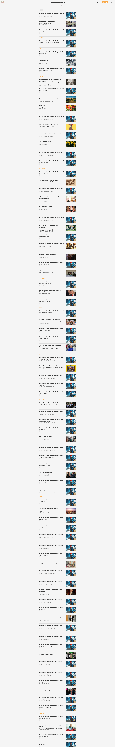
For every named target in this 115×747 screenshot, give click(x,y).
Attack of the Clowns (43, 162)
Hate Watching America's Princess (46, 663)
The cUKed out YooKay (44, 547)
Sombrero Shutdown (43, 338)
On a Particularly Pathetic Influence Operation (48, 348)
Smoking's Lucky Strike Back (45, 154)
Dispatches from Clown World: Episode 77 (51, 581)
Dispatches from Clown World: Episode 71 (51, 661)
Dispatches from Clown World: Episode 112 (51, 116)
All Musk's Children (43, 682)
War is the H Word (43, 519)
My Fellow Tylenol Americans (45, 359)
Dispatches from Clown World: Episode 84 (51, 500)
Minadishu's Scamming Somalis (45, 283)
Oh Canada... (42, 583)
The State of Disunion (43, 173)
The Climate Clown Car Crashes (45, 312)
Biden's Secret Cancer (43, 555)
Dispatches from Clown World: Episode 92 (51, 411)
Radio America (42, 385)
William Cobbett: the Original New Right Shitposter (50, 590)
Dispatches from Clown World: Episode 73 (51, 636)
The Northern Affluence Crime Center (47, 118)
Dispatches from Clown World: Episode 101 (51, 300)
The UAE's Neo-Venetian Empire (48, 508)
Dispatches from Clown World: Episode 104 (51, 243)
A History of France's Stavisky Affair (46, 181)
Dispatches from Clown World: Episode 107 (51, 188)
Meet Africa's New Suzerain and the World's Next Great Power (50, 510)
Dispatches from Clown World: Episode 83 (51, 517)
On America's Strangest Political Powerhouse (48, 404)
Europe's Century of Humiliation (45, 412)
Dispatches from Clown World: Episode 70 (51, 672)
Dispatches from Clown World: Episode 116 (51, 41)
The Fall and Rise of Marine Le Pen (49, 616)
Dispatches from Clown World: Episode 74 (51, 625)
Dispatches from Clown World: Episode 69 (51, 680)
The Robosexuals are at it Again (45, 421)
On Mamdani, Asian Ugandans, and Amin (47, 474)
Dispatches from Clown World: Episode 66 (51, 716)
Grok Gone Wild (42, 482)
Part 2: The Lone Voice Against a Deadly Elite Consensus (50, 563)
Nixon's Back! (42, 190)
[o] (71, 15)
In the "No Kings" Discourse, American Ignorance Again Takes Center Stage (52, 321)
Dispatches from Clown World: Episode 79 (51, 553)
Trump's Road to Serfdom (44, 301)
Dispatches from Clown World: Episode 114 (51, 68)
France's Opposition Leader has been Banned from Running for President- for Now (51, 618)
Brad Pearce (46, 16)
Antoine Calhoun (54, 16)
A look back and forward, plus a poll (46, 200)
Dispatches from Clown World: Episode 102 (51, 282)
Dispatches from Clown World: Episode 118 (51, 13)
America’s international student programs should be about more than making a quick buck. (51, 229)
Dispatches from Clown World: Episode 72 (51, 644)
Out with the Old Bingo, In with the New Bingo (49, 245)
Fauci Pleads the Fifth (43, 31)
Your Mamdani (42, 501)
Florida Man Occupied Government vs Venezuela (50, 291)
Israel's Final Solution (45, 436)
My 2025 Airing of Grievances (47, 254)
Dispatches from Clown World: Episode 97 (51, 357)
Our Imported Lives (43, 601)
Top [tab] (44, 9)
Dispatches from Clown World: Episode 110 (51, 152)
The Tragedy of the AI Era (44, 61)
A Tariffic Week (42, 609)
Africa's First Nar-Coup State (47, 271)
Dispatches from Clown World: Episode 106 (51, 217)
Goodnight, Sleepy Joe (43, 744)
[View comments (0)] (48, 110)
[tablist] (45, 10)
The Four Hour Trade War (44, 718)
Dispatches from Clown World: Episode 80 (51, 545)
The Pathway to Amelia (44, 236)
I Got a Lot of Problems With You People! (47, 256)
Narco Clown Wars (43, 393)
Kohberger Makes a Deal (44, 490)
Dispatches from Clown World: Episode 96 (51, 375)
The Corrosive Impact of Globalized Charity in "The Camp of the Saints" (51, 368)
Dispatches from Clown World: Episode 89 (51, 447)
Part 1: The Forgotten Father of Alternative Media (49, 592)
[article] (57, 15)
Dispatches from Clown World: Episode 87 (51, 464)
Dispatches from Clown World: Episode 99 (51, 328)
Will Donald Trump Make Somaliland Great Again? (51, 725)
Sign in (111, 2)
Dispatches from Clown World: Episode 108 (51, 171)
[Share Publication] (100, 2)
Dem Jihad (41, 219)
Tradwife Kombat (42, 429)
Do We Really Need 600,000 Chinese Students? (50, 226)
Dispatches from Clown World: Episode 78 (51, 570)
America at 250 (42, 53)
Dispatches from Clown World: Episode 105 (51, 235)
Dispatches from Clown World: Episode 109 (51, 160)
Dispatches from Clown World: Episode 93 (51, 392)
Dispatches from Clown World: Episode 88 (51, 455)
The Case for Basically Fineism (45, 208)
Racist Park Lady (42, 572)
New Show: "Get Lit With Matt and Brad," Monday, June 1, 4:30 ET (50, 80)
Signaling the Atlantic (43, 638)
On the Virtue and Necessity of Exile (46, 23)
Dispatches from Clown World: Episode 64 (51, 743)
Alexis (52, 119)
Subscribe (105, 2)
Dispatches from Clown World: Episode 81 (51, 534)
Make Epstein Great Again (44, 465)
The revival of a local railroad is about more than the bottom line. (51, 99)
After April (42, 105)
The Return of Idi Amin (45, 472)
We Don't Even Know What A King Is (49, 319)
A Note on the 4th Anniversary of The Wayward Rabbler (49, 197)
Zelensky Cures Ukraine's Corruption (46, 457)
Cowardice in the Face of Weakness (49, 366)
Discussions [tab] (48, 9)
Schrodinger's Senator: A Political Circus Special (49, 42)
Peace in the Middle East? (44, 330)
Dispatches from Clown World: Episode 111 (51, 133)
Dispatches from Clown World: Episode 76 (51, 599)
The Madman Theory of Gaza (45, 707)
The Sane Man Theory (43, 134)
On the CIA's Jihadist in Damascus (46, 654)
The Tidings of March (45, 141)
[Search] (97, 2)
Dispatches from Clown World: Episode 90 (51, 428)
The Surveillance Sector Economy (46, 70)
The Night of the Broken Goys (45, 376)
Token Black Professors (44, 14)
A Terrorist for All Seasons (46, 653)
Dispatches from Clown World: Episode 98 (51, 337)
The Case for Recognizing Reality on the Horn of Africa (50, 728)
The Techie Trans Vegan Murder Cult (46, 674)
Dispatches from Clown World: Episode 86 (51, 480)
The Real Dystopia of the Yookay (48, 124)
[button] (49, 5)
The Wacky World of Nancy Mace (46, 699)
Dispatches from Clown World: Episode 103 (51, 262)
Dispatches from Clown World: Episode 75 (51, 607)
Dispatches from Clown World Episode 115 (51, 52)
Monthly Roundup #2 (43, 107)
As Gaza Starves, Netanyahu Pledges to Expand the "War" (51, 438)
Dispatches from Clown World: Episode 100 (51, 311)
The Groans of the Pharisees (47, 689)
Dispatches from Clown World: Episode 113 (51, 88)
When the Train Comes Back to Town (49, 97)
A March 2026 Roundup (44, 143)
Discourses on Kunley (45, 206)
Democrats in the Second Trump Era (46, 690)
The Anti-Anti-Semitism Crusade (45, 646)
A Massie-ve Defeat (43, 90)
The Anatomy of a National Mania (48, 180)
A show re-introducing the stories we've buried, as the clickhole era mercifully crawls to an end (50, 83)
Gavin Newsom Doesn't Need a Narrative (50, 403)
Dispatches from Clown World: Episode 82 (51, 526)
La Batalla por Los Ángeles (44, 527)
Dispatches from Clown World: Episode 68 (51, 697)
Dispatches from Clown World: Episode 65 (51, 734)
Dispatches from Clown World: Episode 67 (51, 705)
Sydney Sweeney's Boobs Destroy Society (47, 448)
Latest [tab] (41, 9)
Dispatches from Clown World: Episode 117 (51, 30)
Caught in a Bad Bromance (44, 536)
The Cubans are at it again (44, 293)
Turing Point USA (44, 60)
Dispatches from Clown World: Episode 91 (51, 419)
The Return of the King (44, 736)
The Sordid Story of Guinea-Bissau (46, 272)
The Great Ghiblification (44, 627)
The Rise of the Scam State (44, 264)
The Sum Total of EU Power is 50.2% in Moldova (50, 346)
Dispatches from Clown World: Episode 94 (51, 383)
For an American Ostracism (47, 21)
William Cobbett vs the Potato (47, 562)
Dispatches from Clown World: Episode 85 (51, 489)
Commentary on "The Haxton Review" (47, 126)
